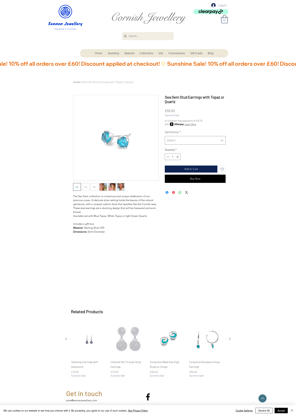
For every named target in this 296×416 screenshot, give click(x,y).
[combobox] (195, 140)
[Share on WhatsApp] (180, 192)
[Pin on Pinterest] (173, 192)
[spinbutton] (173, 157)
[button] (224, 19)
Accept (281, 410)
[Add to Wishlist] (222, 169)
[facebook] (148, 397)
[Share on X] (186, 192)
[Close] (292, 410)
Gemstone (173, 132)
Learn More (190, 124)
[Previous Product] (66, 339)
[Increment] (178, 157)
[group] (148, 351)
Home (76, 82)
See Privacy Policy (138, 410)
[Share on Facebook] (167, 192)
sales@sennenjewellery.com (81, 400)
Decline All (264, 410)
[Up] (262, 398)
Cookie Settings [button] (244, 410)
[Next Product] (230, 339)
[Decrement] (167, 157)
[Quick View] (89, 339)
